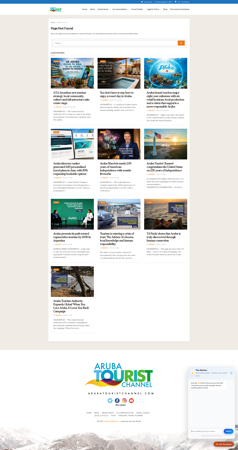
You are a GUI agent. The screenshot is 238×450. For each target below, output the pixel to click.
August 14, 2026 (163, 110)
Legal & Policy (153, 9)
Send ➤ (228, 431)
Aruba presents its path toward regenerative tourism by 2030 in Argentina (72, 237)
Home (84, 9)
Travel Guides (137, 9)
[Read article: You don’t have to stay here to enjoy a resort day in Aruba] (119, 73)
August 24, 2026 (69, 107)
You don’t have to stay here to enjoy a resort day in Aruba (117, 94)
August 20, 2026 (116, 100)
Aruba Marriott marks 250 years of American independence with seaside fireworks (115, 169)
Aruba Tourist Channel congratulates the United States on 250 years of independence (165, 167)
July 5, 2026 (68, 178)
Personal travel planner (180, 9)
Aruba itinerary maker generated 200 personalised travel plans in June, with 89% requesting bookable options (70, 169)
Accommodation (120, 9)
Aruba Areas (103, 9)
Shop (165, 9)
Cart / (148, 2)
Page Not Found (62, 22)
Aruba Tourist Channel (215, 436)
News (92, 9)
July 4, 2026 (162, 174)
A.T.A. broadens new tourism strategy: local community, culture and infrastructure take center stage (71, 98)
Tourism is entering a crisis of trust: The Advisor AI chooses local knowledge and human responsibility (117, 239)
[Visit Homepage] (55, 9)
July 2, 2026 (68, 244)
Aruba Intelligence (111, 421)
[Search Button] (181, 43)
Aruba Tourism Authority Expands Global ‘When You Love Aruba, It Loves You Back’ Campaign (71, 306)
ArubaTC (58, 107)
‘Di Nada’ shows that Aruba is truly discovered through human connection (163, 237)
